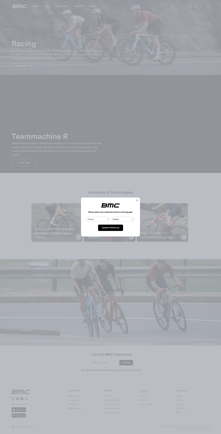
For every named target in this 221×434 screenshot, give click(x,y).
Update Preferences (110, 228)
